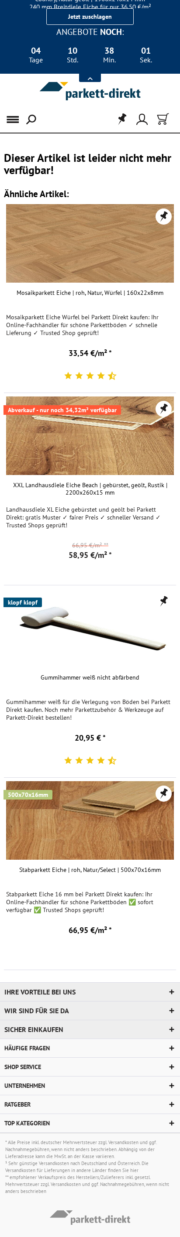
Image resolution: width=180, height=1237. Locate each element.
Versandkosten (123, 1142)
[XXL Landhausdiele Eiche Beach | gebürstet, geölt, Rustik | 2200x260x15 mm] (90, 435)
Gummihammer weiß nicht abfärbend (90, 677)
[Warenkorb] (162, 119)
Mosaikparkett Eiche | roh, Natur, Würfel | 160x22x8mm (90, 293)
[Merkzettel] (119, 119)
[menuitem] (12, 119)
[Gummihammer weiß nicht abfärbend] (90, 628)
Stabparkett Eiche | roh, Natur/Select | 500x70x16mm (90, 870)
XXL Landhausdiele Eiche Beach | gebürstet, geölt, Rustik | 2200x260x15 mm (90, 489)
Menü (17, 119)
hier (134, 1170)
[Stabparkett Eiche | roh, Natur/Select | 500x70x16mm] (90, 820)
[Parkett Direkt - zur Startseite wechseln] (90, 91)
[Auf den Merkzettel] (164, 216)
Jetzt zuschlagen (90, 17)
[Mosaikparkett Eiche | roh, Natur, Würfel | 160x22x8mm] (90, 243)
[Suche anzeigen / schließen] (30, 119)
